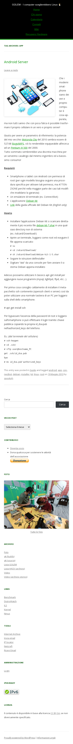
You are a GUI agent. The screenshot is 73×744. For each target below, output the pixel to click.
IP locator (9, 642)
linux (36, 374)
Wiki (36, 29)
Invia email (9, 638)
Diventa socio (17, 448)
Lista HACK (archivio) (14, 568)
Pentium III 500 (19, 147)
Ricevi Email (10, 650)
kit (32, 374)
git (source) (9, 560)
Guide (33, 370)
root (42, 374)
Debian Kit (32, 200)
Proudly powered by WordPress (19, 737)
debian (16, 374)
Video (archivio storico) (15, 576)
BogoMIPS (18, 143)
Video (7, 572)
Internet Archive (12, 634)
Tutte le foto (36, 531)
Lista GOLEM (10, 564)
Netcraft (8, 646)
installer (25, 374)
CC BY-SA (55, 713)
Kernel (7, 609)
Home (36, 9)
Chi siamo (36, 14)
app (60, 370)
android (53, 370)
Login (7, 670)
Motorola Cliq (29, 139)
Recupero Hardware (36, 34)
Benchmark (10, 597)
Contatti (36, 24)
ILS (5, 605)
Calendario (36, 19)
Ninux (7, 613)
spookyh (8, 378)
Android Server (16, 62)
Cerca (7, 399)
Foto (6, 552)
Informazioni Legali (46, 737)
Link (12, 205)
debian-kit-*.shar (45, 225)
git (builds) (9, 556)
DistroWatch (10, 601)
